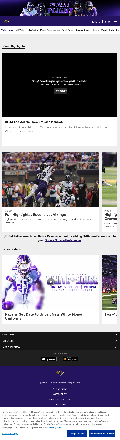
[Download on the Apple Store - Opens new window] (49, 359)
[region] (60, 423)
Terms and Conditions (60, 399)
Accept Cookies (77, 433)
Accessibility (60, 394)
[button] (60, 91)
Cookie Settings (10, 433)
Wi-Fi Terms (60, 404)
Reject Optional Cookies (102, 433)
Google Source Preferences (63, 240)
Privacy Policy (60, 389)
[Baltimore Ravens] (60, 373)
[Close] (115, 412)
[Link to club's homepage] (6, 20)
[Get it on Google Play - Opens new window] (70, 360)
